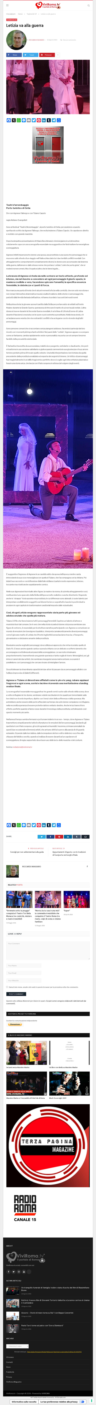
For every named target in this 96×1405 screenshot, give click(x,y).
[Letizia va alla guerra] (48, 87)
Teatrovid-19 (11, 20)
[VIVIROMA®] (48, 5)
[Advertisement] (48, 182)
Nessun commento (69, 40)
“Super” (67, 910)
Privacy (9, 1377)
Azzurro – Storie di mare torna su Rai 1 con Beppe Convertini (47, 1313)
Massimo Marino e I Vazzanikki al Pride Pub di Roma (25, 1098)
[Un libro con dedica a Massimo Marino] (69, 1053)
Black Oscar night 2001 (57, 1098)
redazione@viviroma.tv (22, 747)
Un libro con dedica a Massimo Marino (63, 1067)
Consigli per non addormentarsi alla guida (27, 852)
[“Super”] (77, 899)
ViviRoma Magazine (14, 1382)
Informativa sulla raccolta (24, 1402)
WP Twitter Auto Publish (38, 1397)
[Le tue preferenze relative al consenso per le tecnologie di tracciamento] (91, 1400)
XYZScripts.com (60, 1397)
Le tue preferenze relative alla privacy (59, 1402)
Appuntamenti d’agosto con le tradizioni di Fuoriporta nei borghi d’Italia (69, 854)
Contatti (9, 1362)
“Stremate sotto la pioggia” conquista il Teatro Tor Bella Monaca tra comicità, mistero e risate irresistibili (19, 915)
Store (8, 1367)
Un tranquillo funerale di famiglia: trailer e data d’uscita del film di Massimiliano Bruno (55, 1289)
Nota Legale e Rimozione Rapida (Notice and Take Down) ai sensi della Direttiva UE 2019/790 (54, 1352)
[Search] (89, 5)
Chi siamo (10, 1357)
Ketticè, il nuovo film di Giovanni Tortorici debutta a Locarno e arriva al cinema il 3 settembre (55, 1301)
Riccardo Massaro (36, 40)
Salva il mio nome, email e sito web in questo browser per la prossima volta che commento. (43, 987)
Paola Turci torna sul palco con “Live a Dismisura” (42, 1325)
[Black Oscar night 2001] (69, 1084)
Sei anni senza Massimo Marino (17, 1067)
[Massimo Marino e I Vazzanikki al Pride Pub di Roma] (26, 1084)
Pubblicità (10, 1372)
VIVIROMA (46, 1393)
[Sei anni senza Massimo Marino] (26, 1053)
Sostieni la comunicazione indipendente (21, 1021)
